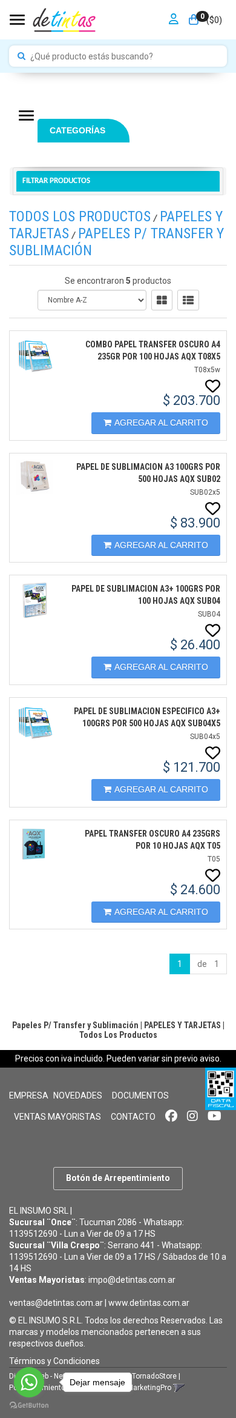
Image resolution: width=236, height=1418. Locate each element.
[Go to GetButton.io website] (29, 1406)
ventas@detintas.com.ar (56, 1303)
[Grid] (161, 300)
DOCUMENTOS (140, 1095)
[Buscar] (21, 56)
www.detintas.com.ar (148, 1303)
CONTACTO (133, 1117)
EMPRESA (28, 1095)
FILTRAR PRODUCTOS (56, 181)
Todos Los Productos (80, 216)
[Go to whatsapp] (29, 1382)
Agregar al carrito (161, 422)
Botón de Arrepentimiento (118, 1178)
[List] (188, 300)
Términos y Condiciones (54, 1361)
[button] (179, 1387)
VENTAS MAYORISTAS (57, 1117)
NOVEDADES (77, 1095)
